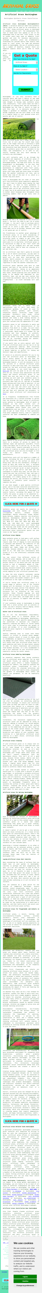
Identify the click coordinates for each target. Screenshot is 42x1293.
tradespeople (22, 1185)
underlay (14, 350)
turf (36, 711)
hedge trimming (30, 1201)
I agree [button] (25, 1277)
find (8, 1211)
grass (24, 103)
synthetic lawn (19, 278)
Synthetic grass (9, 509)
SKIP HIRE (33, 1189)
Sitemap (4, 1272)
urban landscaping (23, 1152)
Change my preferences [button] (25, 1285)
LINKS (21, 11)
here (4, 394)
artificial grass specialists (14, 525)
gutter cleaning (18, 1203)
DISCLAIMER (37, 11)
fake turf (35, 1152)
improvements (32, 1182)
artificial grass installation (14, 530)
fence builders (12, 1189)
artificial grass (22, 29)
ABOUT (25, 11)
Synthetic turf (20, 1083)
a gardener (17, 1191)
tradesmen (32, 1205)
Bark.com (6, 371)
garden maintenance (29, 1192)
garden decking (17, 1194)
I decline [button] (25, 1281)
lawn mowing (18, 1200)
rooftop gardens (17, 310)
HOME (17, 11)
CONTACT (31, 11)
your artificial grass (24, 642)
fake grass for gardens (21, 1151)
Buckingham (6, 511)
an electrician (30, 1198)
